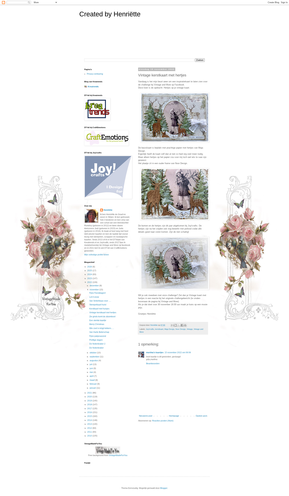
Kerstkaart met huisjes (99, 309)
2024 (89, 274)
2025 (89, 270)
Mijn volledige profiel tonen (96, 255)
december (94, 285)
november (94, 289)
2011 (89, 432)
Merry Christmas (96, 324)
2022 (89, 282)
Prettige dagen (96, 340)
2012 (89, 428)
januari (93, 388)
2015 (89, 416)
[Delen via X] (178, 325)
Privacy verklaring (95, 74)
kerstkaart (159, 329)
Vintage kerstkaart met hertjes (102, 312)
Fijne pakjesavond (97, 336)
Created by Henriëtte (109, 14)
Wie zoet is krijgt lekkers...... (101, 328)
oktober (93, 353)
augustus (94, 360)
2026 (89, 267)
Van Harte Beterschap (99, 332)
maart (92, 380)
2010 (89, 436)
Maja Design (169, 329)
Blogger (163, 488)
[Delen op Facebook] (182, 325)
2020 (89, 396)
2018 (89, 404)
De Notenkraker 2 (97, 344)
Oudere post (201, 416)
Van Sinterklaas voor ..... (100, 301)
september (95, 357)
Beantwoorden (153, 363)
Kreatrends (93, 86)
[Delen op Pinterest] (185, 325)
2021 (89, 393)
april (92, 376)
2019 (89, 401)
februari (93, 384)
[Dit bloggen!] (175, 325)
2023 (89, 278)
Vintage (190, 329)
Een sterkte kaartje (97, 320)
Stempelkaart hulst (97, 305)
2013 (89, 424)
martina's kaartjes (155, 352)
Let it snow (94, 297)
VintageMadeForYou (117, 455)
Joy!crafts (150, 329)
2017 (89, 408)
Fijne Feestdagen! (97, 293)
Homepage (174, 416)
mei (91, 372)
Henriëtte (108, 210)
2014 (89, 420)
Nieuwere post (145, 416)
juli (91, 364)
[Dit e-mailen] (172, 325)
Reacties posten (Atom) (162, 421)
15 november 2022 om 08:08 (178, 352)
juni (91, 368)
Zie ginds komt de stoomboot (102, 316)
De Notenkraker (96, 348)
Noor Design (180, 329)
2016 (89, 412)
